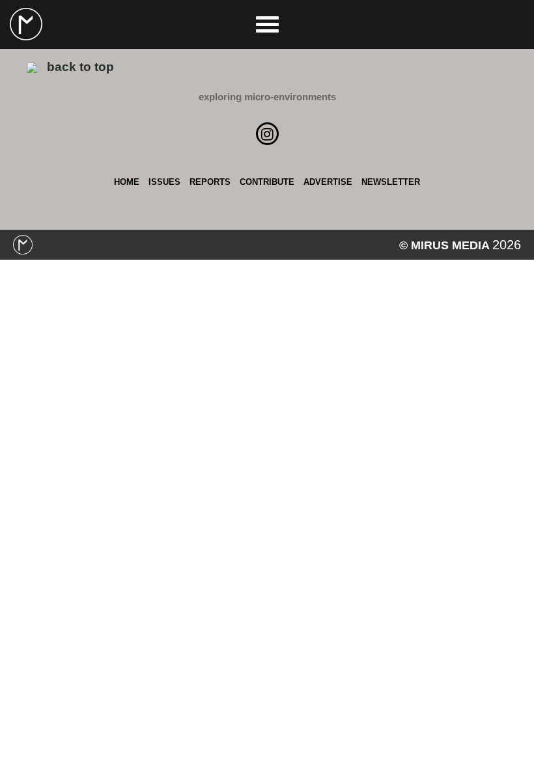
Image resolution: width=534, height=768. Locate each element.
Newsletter (390, 182)
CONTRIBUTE (267, 182)
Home (126, 182)
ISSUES (164, 182)
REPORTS (210, 182)
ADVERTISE (327, 182)
